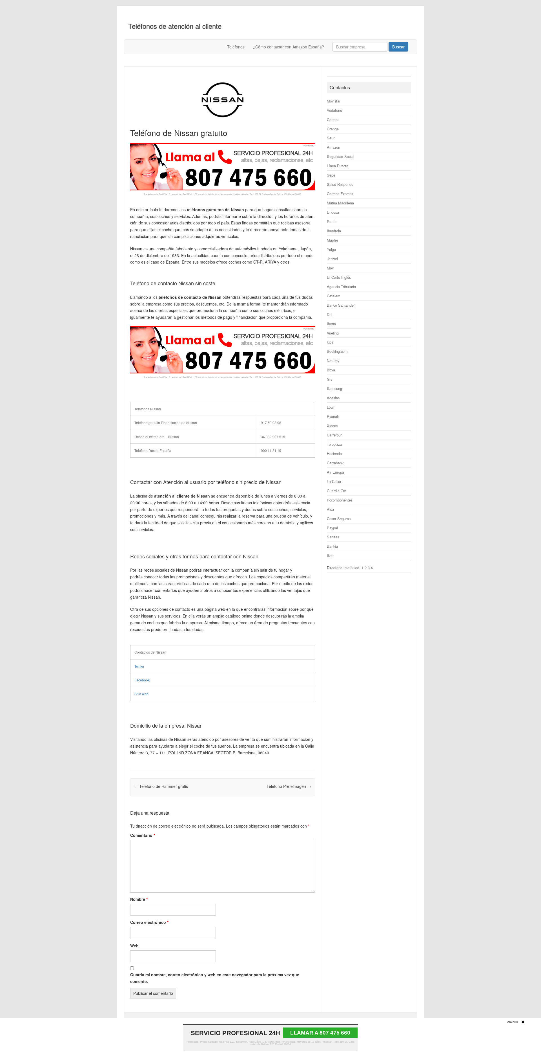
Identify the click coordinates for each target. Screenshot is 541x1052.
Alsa (330, 509)
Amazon (333, 147)
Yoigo (331, 249)
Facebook (142, 679)
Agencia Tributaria (341, 286)
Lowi (330, 407)
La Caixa (334, 481)
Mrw (330, 268)
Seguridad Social (340, 156)
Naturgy (333, 360)
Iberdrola (334, 230)
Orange (333, 129)
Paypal (332, 528)
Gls (329, 379)
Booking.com (337, 351)
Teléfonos (236, 47)
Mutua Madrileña (340, 203)
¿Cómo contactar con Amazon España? (288, 47)
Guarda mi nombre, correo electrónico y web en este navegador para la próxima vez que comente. (214, 978)
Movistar (333, 101)
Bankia (332, 546)
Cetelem (333, 295)
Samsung (334, 388)
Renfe (331, 221)
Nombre (139, 899)
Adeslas (333, 397)
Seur (330, 138)
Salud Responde (340, 184)
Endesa (333, 212)
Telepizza (334, 444)
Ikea (330, 555)
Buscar (398, 47)
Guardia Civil (337, 490)
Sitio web (141, 693)
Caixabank (335, 462)
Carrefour (334, 435)
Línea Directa (337, 165)
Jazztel (332, 258)
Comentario (142, 835)
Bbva (331, 370)
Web (134, 945)
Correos (333, 119)
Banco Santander (341, 305)
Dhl (329, 314)
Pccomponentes (339, 500)
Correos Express (340, 193)
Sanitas (333, 537)
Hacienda (334, 453)
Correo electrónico (149, 922)
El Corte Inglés (339, 277)
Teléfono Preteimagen (289, 786)
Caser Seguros (339, 518)
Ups (330, 342)
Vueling (333, 333)
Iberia (331, 323)
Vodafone (334, 110)
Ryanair (333, 416)
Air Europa (335, 472)
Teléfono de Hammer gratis (161, 786)
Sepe (331, 175)
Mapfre (332, 240)
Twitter (139, 666)
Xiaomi (332, 425)
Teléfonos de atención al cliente (174, 26)
